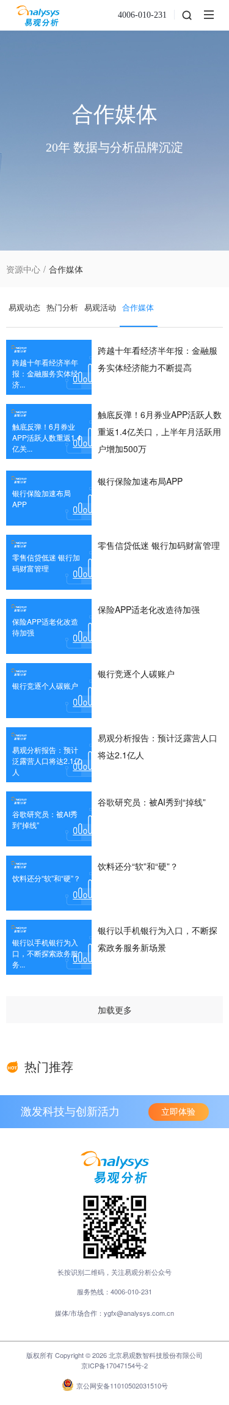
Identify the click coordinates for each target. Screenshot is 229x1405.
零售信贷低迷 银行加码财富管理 (159, 545)
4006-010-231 (142, 15)
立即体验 (178, 1112)
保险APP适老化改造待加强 (149, 609)
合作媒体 (138, 307)
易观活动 (100, 307)
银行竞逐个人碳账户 (136, 673)
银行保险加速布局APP (140, 481)
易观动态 (24, 307)
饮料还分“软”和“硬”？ (138, 866)
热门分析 (62, 307)
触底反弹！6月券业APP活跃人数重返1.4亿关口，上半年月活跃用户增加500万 (160, 431)
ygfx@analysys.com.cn (139, 1313)
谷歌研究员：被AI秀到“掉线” (152, 802)
